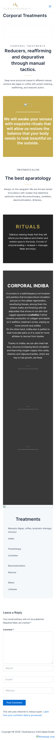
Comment (8, 629)
